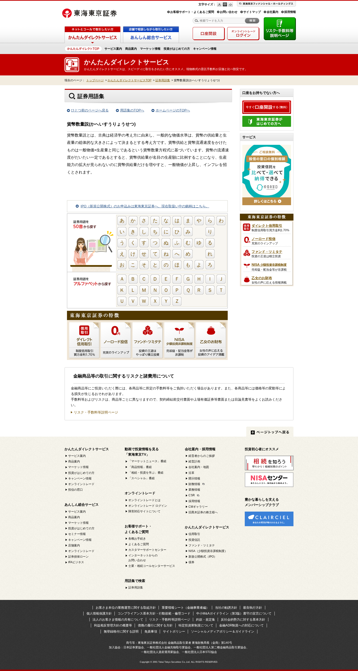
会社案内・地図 (198, 467)
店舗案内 (74, 545)
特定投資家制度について (196, 625)
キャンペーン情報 (205, 48)
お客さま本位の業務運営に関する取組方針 (126, 607)
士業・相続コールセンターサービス (151, 566)
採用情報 (290, 12)
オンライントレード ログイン (147, 505)
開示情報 (194, 478)
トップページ (95, 80)
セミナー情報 (77, 534)
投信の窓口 (75, 489)
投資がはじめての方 (177, 48)
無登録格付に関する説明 (121, 631)
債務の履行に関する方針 (155, 625)
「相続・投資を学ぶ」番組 (145, 472)
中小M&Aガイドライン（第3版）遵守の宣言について (234, 613)
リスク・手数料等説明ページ (96, 412)
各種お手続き (137, 538)
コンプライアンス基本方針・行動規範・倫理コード (154, 613)
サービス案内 (113, 48)
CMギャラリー (198, 506)
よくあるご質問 (138, 544)
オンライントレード (81, 484)
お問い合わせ (228, 12)
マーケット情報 (150, 48)
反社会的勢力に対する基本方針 (243, 619)
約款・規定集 (205, 619)
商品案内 (131, 48)
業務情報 (194, 489)
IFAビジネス (76, 562)
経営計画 (194, 461)
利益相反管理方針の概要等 (113, 625)
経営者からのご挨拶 (201, 456)
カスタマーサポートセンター (147, 550)
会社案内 (272, 12)
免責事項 (150, 631)
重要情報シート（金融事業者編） (185, 607)
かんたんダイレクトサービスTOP (129, 80)
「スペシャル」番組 (141, 478)
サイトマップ (252, 12)
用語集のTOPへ (132, 110)
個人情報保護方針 (99, 613)
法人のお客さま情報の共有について (118, 619)
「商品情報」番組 (140, 467)
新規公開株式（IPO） (202, 556)
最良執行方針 (252, 607)
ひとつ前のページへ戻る (90, 110)
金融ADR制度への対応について (241, 625)
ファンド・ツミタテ (201, 545)
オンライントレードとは (144, 500)
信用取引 (194, 534)
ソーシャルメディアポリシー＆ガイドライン (222, 631)
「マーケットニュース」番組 (147, 461)
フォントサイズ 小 (230, 4)
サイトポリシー (174, 631)
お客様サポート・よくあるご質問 (192, 12)
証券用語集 (162, 80)
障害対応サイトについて (144, 511)
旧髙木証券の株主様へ (203, 512)
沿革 (191, 473)
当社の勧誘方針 (226, 607)
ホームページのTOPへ (173, 110)
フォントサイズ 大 (219, 4)
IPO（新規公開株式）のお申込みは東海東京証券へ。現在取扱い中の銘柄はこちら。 (145, 206)
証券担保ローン (78, 556)
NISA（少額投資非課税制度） (207, 551)
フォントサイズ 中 (225, 4)
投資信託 (194, 540)
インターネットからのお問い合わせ (143, 558)
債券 (191, 562)
